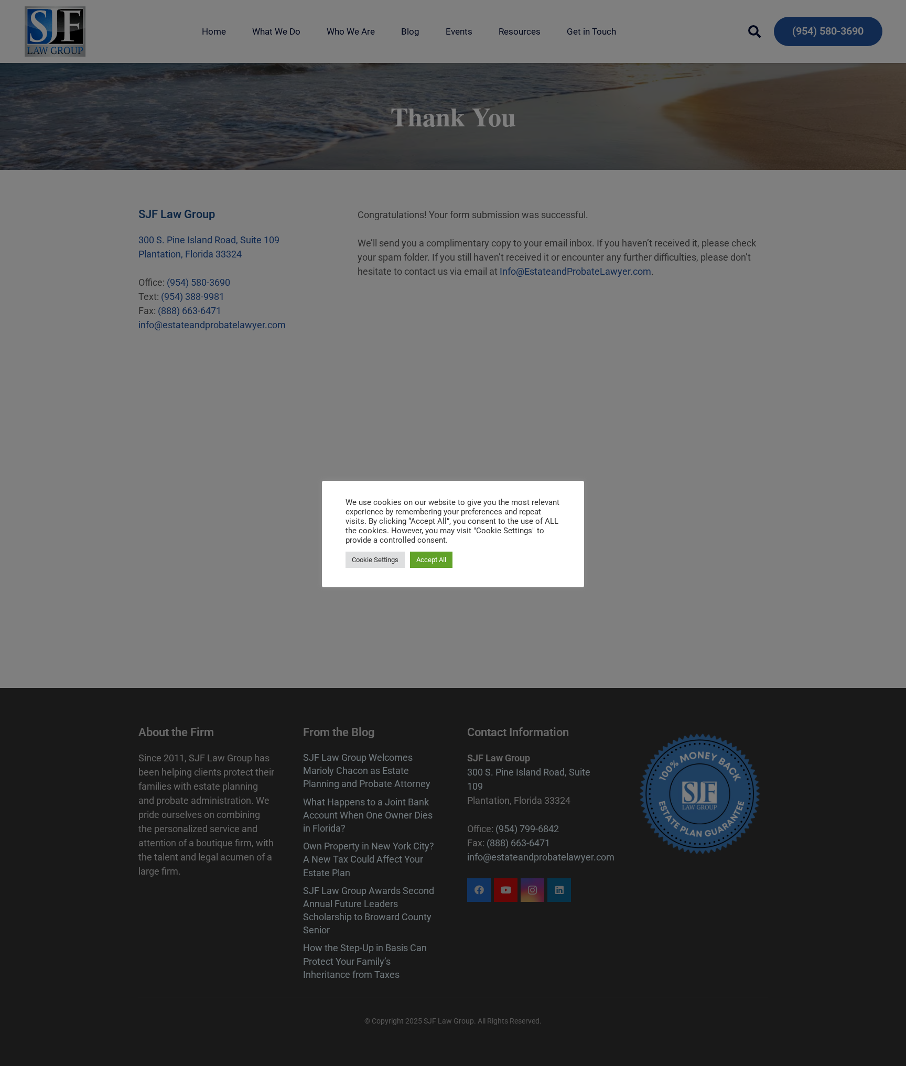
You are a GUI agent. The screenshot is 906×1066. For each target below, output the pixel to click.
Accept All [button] (431, 560)
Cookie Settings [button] (375, 560)
